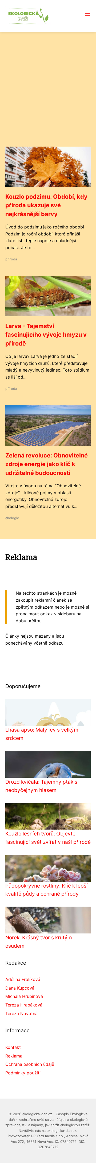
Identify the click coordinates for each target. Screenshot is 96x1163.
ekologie (12, 518)
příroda (11, 259)
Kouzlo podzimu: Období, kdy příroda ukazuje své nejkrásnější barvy (46, 205)
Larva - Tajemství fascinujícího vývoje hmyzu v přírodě (46, 334)
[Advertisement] (48, 95)
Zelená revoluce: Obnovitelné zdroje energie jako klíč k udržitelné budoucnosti (46, 464)
